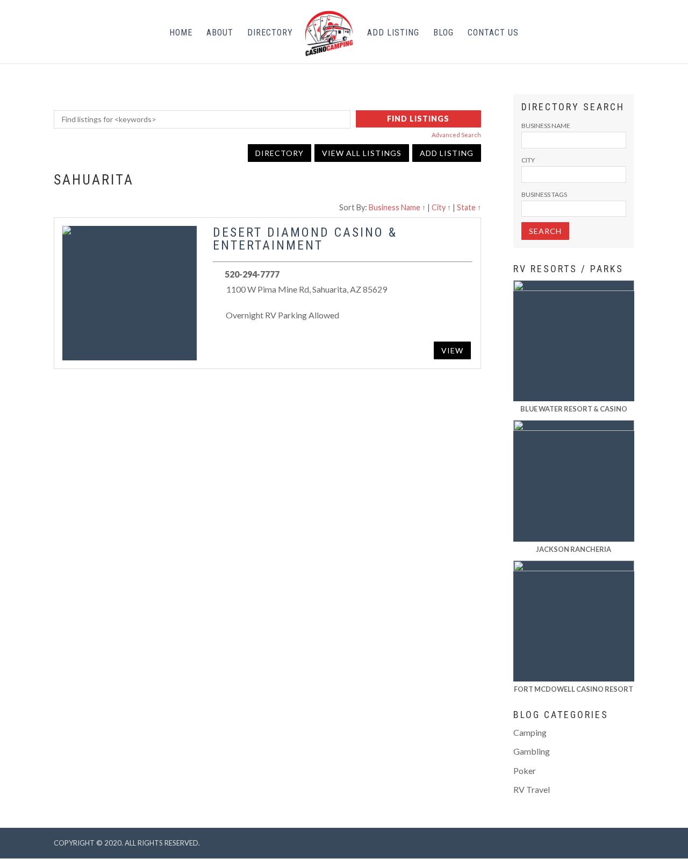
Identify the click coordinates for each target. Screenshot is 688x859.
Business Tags (544, 194)
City (439, 207)
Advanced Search (456, 134)
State (466, 207)
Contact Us (493, 33)
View (452, 350)
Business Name (394, 207)
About (219, 33)
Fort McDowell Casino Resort (573, 689)
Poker (524, 770)
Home (180, 33)
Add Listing (393, 33)
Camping (530, 732)
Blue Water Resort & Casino (573, 408)
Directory (270, 33)
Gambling (531, 751)
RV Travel (531, 789)
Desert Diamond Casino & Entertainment (305, 239)
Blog (443, 33)
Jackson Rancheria (573, 549)
